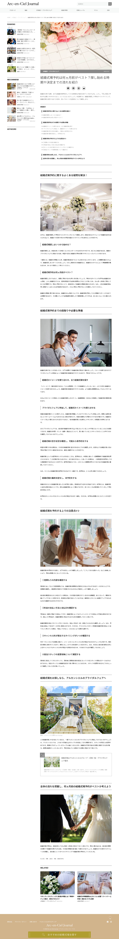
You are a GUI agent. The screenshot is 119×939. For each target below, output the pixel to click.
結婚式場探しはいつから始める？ (52, 115)
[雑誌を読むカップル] (76, 343)
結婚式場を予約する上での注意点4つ (54, 138)
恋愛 (108, 10)
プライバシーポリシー (21, 921)
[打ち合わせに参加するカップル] (76, 543)
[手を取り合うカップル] (76, 818)
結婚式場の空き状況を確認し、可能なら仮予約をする (57, 131)
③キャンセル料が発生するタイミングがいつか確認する (58, 147)
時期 (47, 858)
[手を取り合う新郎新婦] (76, 710)
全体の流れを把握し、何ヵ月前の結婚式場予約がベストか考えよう (64, 158)
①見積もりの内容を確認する (51, 142)
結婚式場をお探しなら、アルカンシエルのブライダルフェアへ (62, 155)
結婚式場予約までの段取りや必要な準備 (55, 122)
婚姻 (26, 10)
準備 (55, 858)
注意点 (51, 858)
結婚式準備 (64, 10)
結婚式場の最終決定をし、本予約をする (54, 133)
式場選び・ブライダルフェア (44, 10)
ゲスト (96, 10)
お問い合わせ (33, 921)
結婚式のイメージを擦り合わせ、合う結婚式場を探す (57, 126)
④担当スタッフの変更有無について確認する (55, 149)
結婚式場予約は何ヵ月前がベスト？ (53, 117)
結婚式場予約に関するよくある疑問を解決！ (57, 111)
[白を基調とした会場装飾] (76, 207)
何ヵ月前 (42, 858)
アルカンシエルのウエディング (47, 921)
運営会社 (9, 921)
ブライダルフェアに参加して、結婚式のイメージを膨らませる (60, 129)
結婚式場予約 (60, 858)
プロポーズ (12, 10)
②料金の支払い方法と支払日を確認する (54, 145)
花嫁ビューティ (81, 10)
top (110, 918)
